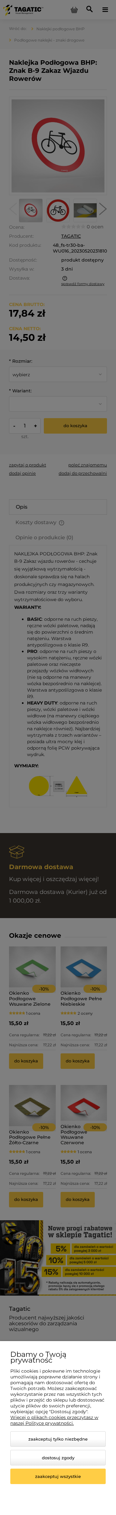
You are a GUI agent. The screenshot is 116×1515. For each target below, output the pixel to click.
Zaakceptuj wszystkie (58, 1476)
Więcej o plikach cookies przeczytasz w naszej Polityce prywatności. (54, 1420)
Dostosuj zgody (58, 1457)
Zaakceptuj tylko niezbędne (58, 1439)
